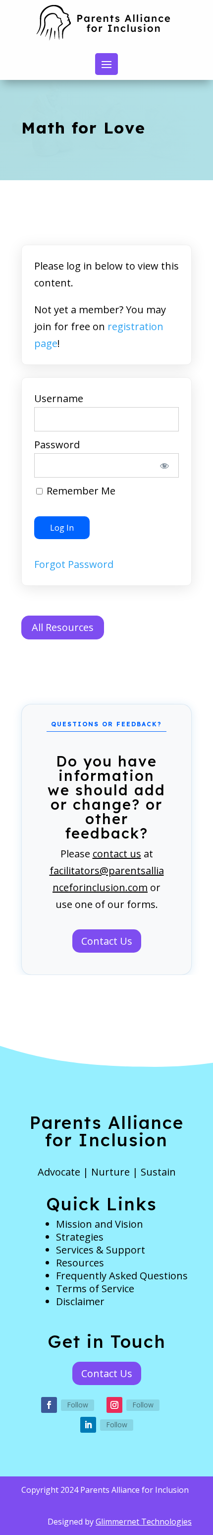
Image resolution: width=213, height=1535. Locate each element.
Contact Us (106, 941)
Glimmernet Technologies (144, 1521)
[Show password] (165, 465)
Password (57, 444)
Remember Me (79, 490)
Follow (77, 1404)
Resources (80, 1262)
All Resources (63, 627)
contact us (117, 853)
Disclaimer (80, 1301)
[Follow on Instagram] (114, 1405)
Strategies (80, 1237)
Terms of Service (95, 1288)
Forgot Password (73, 564)
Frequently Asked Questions (122, 1275)
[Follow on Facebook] (49, 1405)
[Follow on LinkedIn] (88, 1425)
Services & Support (100, 1249)
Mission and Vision (99, 1224)
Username (58, 398)
